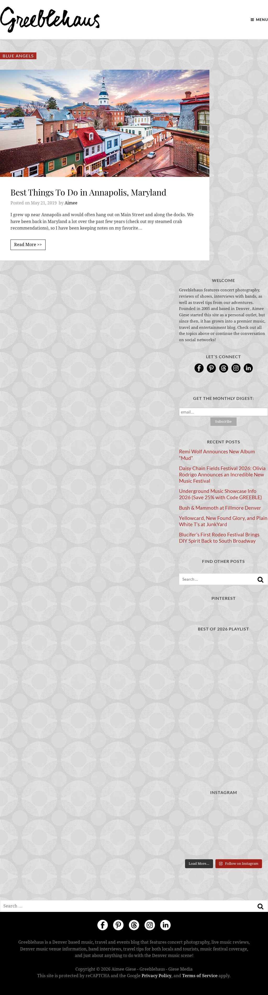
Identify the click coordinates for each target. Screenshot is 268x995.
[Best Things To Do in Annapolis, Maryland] (104, 123)
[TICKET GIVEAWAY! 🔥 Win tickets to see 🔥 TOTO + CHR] (223, 810)
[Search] (260, 579)
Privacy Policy (156, 975)
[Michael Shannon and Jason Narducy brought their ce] (192, 828)
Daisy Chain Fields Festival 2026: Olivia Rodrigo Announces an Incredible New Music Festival (222, 474)
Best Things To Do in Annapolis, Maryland (88, 192)
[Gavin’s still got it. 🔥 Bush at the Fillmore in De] (254, 828)
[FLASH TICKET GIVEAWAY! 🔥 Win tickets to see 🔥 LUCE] (223, 828)
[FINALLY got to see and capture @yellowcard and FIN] (192, 847)
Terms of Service (199, 975)
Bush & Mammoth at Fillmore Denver (220, 508)
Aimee (71, 202)
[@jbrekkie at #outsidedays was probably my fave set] (254, 810)
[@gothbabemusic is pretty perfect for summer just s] (192, 810)
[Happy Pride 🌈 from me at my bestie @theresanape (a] (254, 847)
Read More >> (28, 244)
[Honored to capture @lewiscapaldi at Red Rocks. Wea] (223, 847)
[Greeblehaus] (50, 20)
